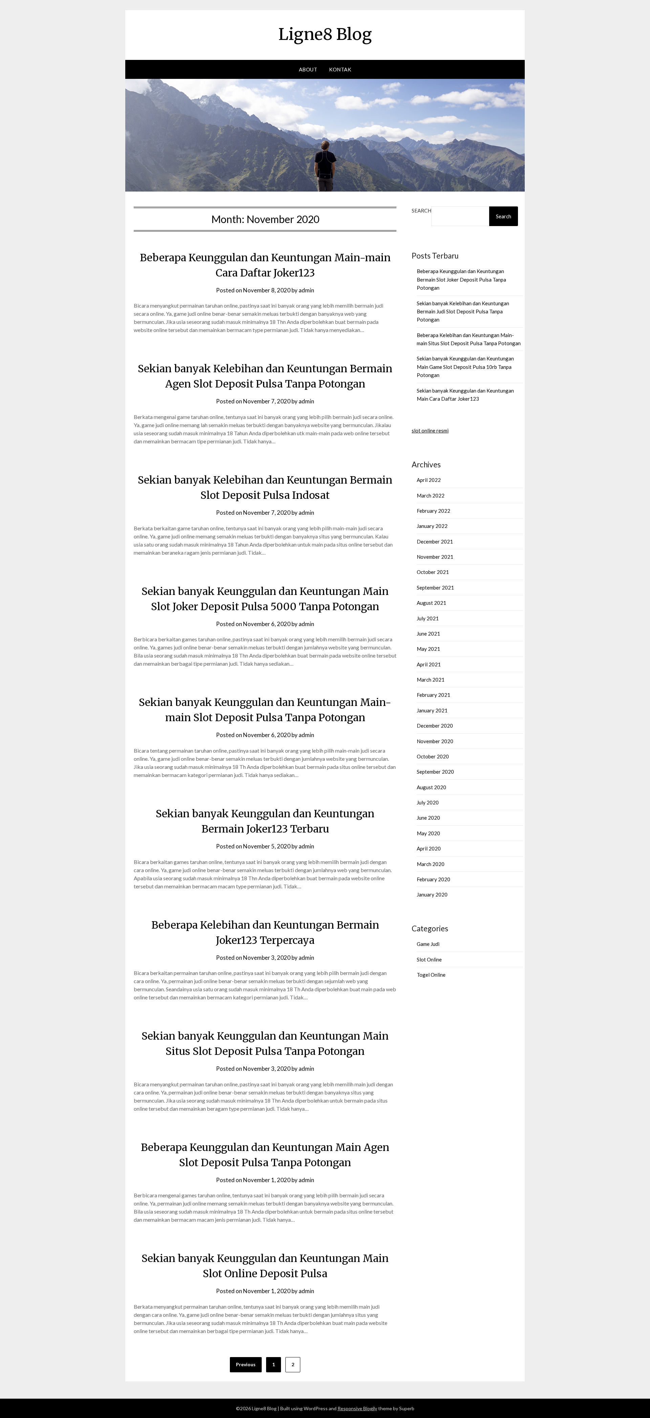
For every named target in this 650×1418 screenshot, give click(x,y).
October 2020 (433, 756)
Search (421, 210)
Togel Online (431, 975)
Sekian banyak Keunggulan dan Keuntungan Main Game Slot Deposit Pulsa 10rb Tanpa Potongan (465, 366)
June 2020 (428, 818)
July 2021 (428, 618)
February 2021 (433, 695)
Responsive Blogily (357, 1408)
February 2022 (433, 511)
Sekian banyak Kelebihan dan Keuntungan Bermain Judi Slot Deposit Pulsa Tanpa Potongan (463, 311)
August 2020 (431, 787)
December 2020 (435, 726)
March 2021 (431, 680)
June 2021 (428, 633)
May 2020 (428, 833)
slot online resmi (430, 430)
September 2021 (435, 587)
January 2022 (432, 526)
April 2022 (429, 480)
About (308, 69)
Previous (246, 1364)
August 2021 (431, 603)
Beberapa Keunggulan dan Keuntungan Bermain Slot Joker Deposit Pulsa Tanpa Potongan (461, 279)
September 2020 (435, 772)
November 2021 (435, 557)
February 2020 (433, 879)
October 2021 (433, 572)
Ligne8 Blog (325, 34)
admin (306, 290)
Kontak (340, 69)
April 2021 (429, 664)
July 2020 (428, 802)
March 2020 (431, 864)
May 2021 (428, 649)
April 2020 (429, 848)
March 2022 (431, 495)
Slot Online (429, 959)
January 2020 (432, 894)
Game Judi (428, 944)
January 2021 (432, 710)
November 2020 (435, 741)
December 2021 (435, 541)
